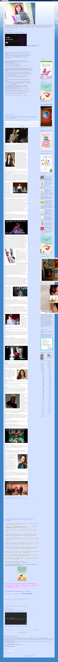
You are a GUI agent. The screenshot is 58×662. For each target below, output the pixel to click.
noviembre (43, 405)
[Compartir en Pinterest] (26, 95)
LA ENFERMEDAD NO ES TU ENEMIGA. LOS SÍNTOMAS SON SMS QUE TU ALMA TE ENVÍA (48, 228)
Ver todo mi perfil (49, 358)
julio (42, 409)
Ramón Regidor (10, 309)
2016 (42, 416)
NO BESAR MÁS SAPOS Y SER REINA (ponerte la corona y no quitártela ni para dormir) (48, 183)
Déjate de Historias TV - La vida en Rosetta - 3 (15, 32)
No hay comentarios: (19, 95)
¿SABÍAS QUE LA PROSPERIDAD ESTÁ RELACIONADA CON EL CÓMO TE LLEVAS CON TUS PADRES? (48, 190)
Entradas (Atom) (24, 632)
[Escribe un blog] (24, 95)
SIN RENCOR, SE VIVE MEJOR (48, 200)
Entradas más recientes (9, 629)
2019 (42, 367)
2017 (42, 369)
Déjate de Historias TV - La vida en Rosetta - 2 (15, 610)
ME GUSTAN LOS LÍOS (47, 222)
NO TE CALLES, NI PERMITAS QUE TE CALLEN (48, 216)
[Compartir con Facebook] (25, 95)
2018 (42, 368)
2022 (49, 362)
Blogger (34, 655)
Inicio (22, 629)
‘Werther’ (9, 147)
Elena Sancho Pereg (14, 144)
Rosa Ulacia (25, 202)
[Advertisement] (22, 105)
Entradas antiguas (36, 629)
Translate (10, 652)
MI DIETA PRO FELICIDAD (44, 196)
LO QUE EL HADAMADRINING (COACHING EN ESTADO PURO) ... (43, 383)
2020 (49, 363)
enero (49, 412)
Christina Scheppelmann (12, 177)
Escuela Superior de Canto (17, 306)
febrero (43, 413)
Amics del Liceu (18, 146)
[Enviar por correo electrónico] (23, 95)
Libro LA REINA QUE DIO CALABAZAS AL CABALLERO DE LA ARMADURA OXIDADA (47, 205)
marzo (50, 409)
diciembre (43, 370)
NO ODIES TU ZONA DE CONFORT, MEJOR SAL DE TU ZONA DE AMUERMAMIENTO (48, 210)
